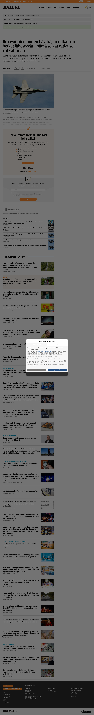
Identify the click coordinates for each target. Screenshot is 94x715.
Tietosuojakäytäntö (62, 374)
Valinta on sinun (37, 344)
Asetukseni (57, 344)
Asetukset (37, 370)
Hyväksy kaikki (57, 370)
